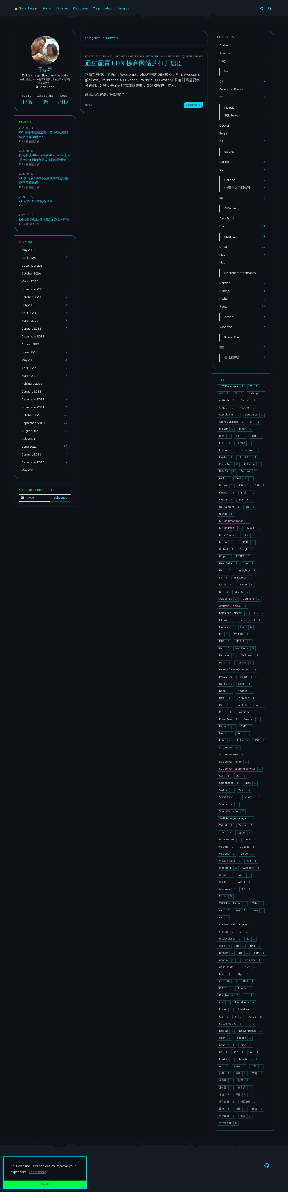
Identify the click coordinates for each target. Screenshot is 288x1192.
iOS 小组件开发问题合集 (36, 201)
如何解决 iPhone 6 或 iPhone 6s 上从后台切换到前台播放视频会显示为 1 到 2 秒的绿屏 (44, 160)
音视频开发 (32, 141)
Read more (193, 105)
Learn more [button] (37, 1172)
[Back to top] (219, 1183)
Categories (80, 8)
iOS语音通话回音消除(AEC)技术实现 (44, 219)
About (109, 8)
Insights (123, 8)
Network (152, 56)
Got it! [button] (45, 1184)
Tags (96, 8)
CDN (91, 105)
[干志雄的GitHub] (262, 8)
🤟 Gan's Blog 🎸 (26, 8)
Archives (62, 8)
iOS (21, 141)
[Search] (270, 8)
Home (47, 8)
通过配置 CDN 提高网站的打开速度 (134, 63)
